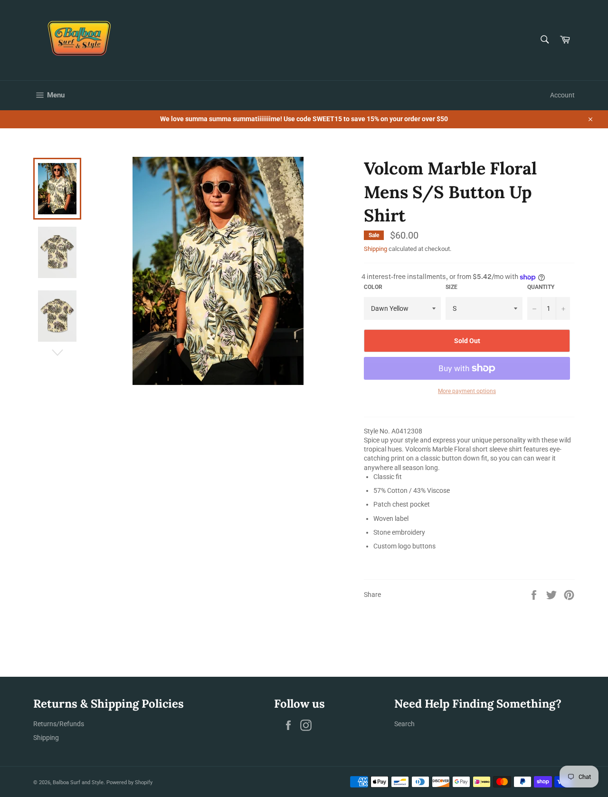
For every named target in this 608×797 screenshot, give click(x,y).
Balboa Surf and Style (78, 782)
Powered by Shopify (129, 782)
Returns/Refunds (58, 724)
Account (562, 95)
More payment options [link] (467, 391)
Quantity (540, 287)
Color (373, 287)
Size (451, 287)
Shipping (375, 248)
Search (404, 724)
